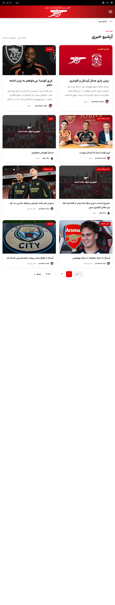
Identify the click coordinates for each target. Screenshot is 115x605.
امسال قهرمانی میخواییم (42, 152)
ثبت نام (9, 2)
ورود (16, 2)
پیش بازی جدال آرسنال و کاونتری (89, 80)
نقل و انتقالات (48, 169)
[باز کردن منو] (110, 12)
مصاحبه (49, 49)
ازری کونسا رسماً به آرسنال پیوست (94, 152)
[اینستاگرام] (107, 3)
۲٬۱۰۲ (48, 274)
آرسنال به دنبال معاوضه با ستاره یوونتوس (91, 258)
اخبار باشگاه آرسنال (103, 119)
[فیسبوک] (103, 3)
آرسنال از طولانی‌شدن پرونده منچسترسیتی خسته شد (29, 258)
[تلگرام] (111, 3)
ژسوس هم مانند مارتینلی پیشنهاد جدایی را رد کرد (31, 203)
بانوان (51, 119)
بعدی (38, 274)
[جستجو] (3, 2)
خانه (111, 21)
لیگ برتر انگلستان (103, 49)
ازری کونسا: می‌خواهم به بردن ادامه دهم (30, 82)
